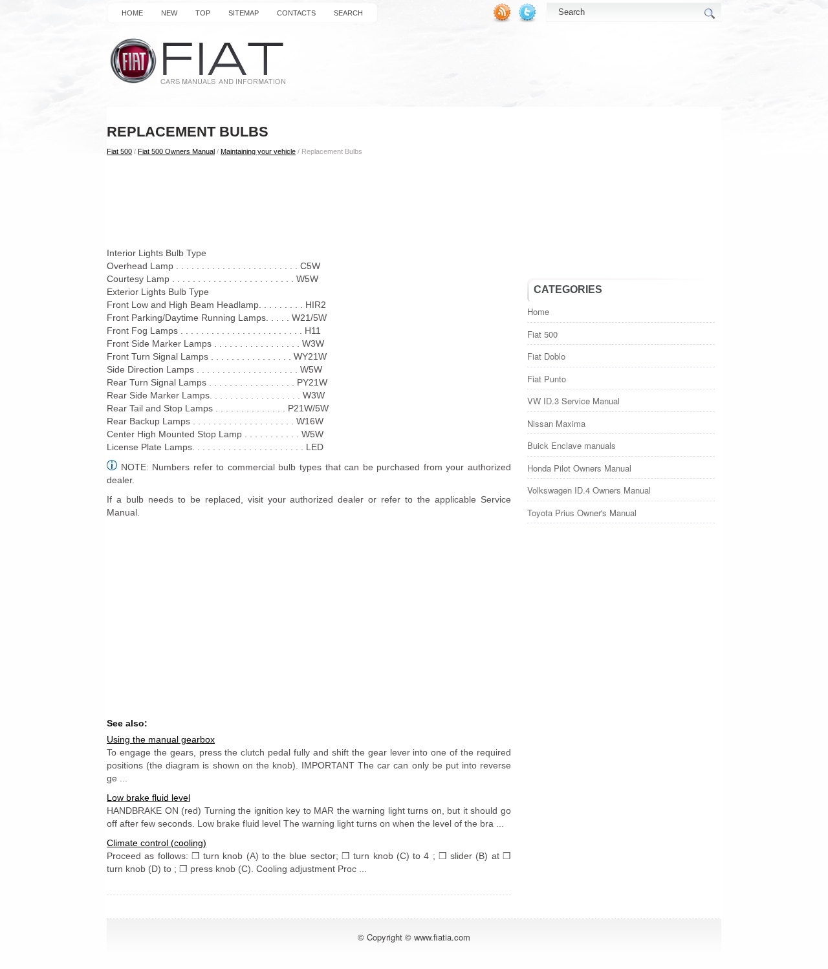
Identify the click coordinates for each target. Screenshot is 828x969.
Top (202, 13)
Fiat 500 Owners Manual (176, 151)
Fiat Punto (546, 379)
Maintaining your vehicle (258, 151)
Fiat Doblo (546, 356)
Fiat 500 (119, 151)
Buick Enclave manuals (571, 445)
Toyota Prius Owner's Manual (582, 512)
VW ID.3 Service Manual (573, 401)
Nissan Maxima (556, 423)
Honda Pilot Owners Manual (579, 468)
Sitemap (243, 13)
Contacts (296, 13)
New (169, 13)
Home (132, 13)
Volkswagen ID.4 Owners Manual (589, 490)
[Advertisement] (309, 201)
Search (348, 13)
